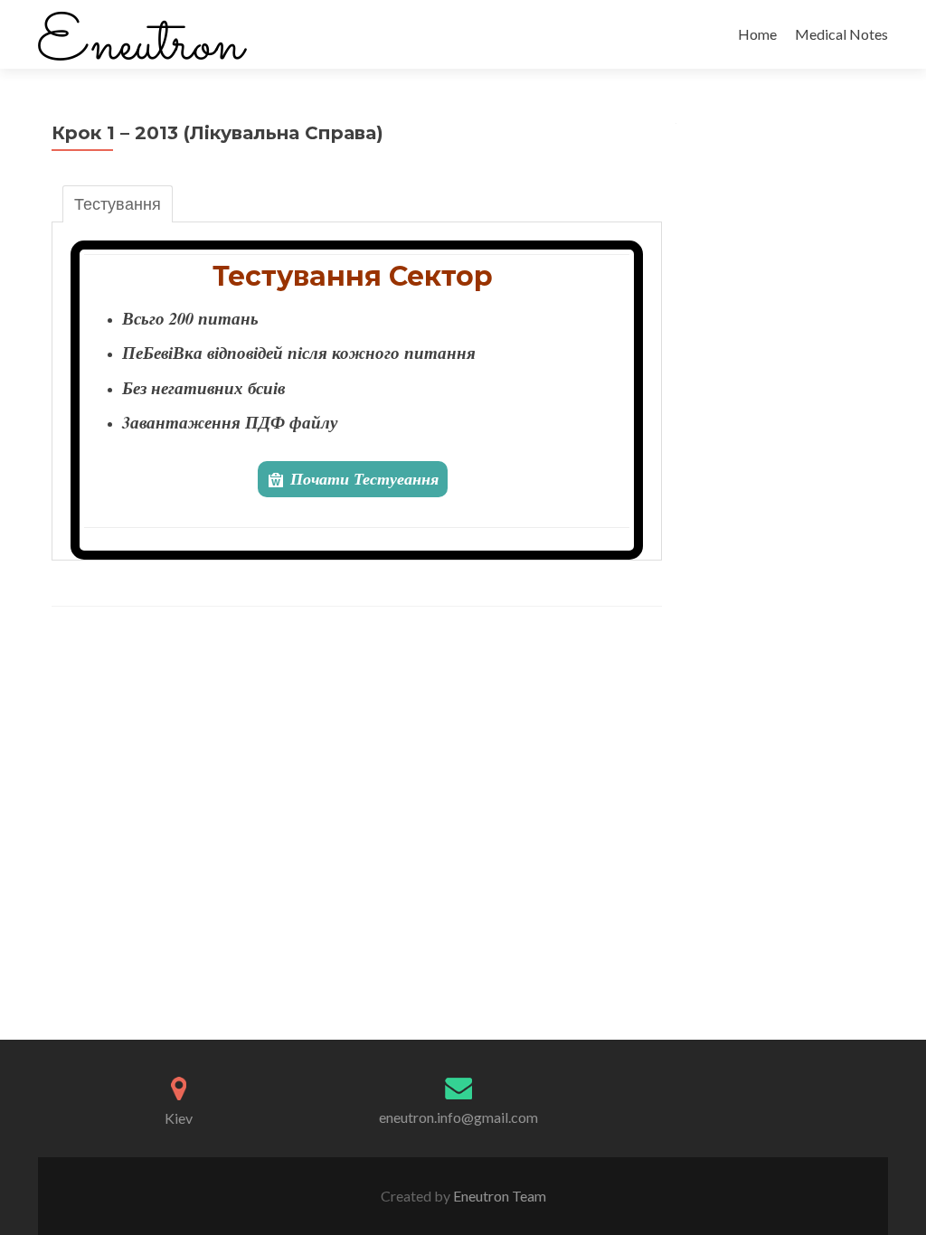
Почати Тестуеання (364, 478)
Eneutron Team (498, 1195)
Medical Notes (841, 33)
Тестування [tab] (117, 203)
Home (757, 33)
